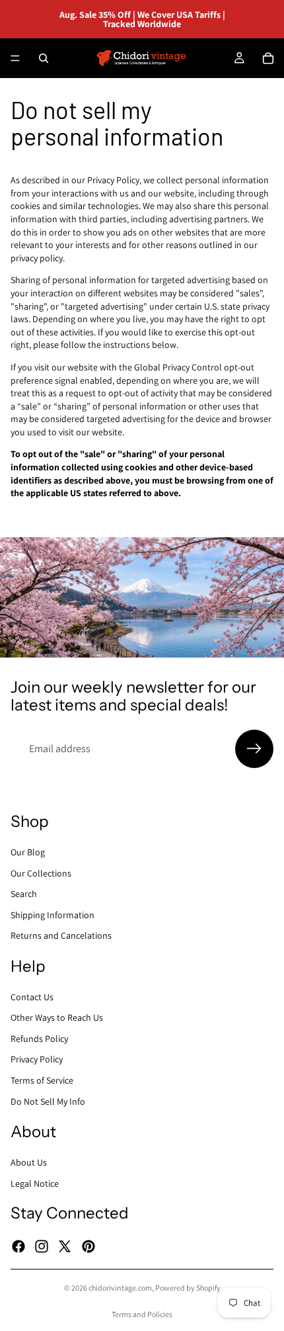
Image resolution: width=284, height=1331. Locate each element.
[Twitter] (65, 1246)
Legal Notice (35, 1183)
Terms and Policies (142, 1314)
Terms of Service (42, 1080)
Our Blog (28, 852)
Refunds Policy (39, 1039)
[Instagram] (42, 1246)
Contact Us (32, 997)
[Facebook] (18, 1246)
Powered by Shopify (188, 1288)
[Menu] (15, 58)
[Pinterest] (88, 1246)
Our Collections (41, 873)
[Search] (43, 58)
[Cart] (268, 58)
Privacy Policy (37, 1059)
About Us (29, 1162)
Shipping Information (52, 915)
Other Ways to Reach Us (57, 1017)
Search (24, 894)
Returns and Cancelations (61, 935)
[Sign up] (254, 749)
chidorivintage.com (120, 1288)
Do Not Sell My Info (48, 1101)
